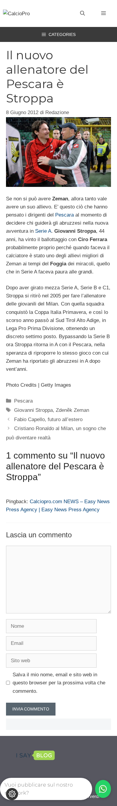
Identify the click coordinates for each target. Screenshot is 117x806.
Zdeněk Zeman (72, 410)
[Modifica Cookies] (12, 794)
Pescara (64, 215)
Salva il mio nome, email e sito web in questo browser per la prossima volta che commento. (59, 683)
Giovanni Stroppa (33, 410)
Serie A (43, 231)
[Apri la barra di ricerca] (82, 13)
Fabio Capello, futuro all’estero (48, 419)
